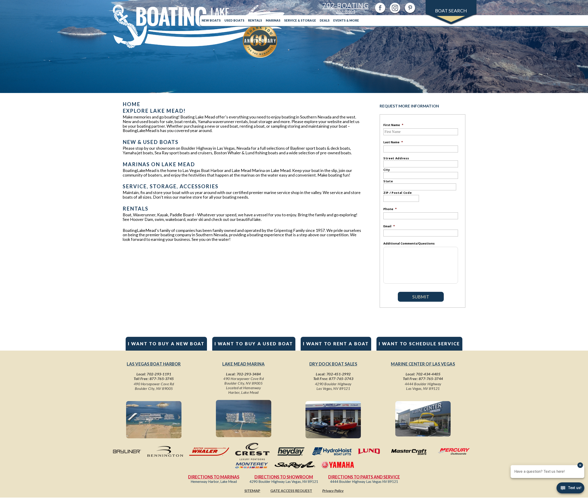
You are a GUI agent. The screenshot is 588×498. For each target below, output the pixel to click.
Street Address (396, 158)
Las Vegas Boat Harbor (154, 363)
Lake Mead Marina (243, 363)
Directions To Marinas (213, 476)
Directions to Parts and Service (364, 476)
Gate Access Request (291, 490)
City (386, 170)
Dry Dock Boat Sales (333, 363)
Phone (390, 209)
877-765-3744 (431, 378)
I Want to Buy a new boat (166, 343)
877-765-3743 (341, 378)
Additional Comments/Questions (409, 243)
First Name (393, 125)
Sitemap (252, 490)
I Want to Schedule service (419, 343)
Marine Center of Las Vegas (423, 363)
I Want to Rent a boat (336, 343)
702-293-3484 (249, 374)
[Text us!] (570, 489)
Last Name (393, 142)
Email (389, 226)
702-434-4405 (428, 374)
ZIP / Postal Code (397, 193)
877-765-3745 (162, 378)
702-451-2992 (338, 374)
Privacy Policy (333, 490)
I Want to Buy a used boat (254, 343)
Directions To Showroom (283, 476)
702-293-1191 (159, 374)
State (388, 181)
